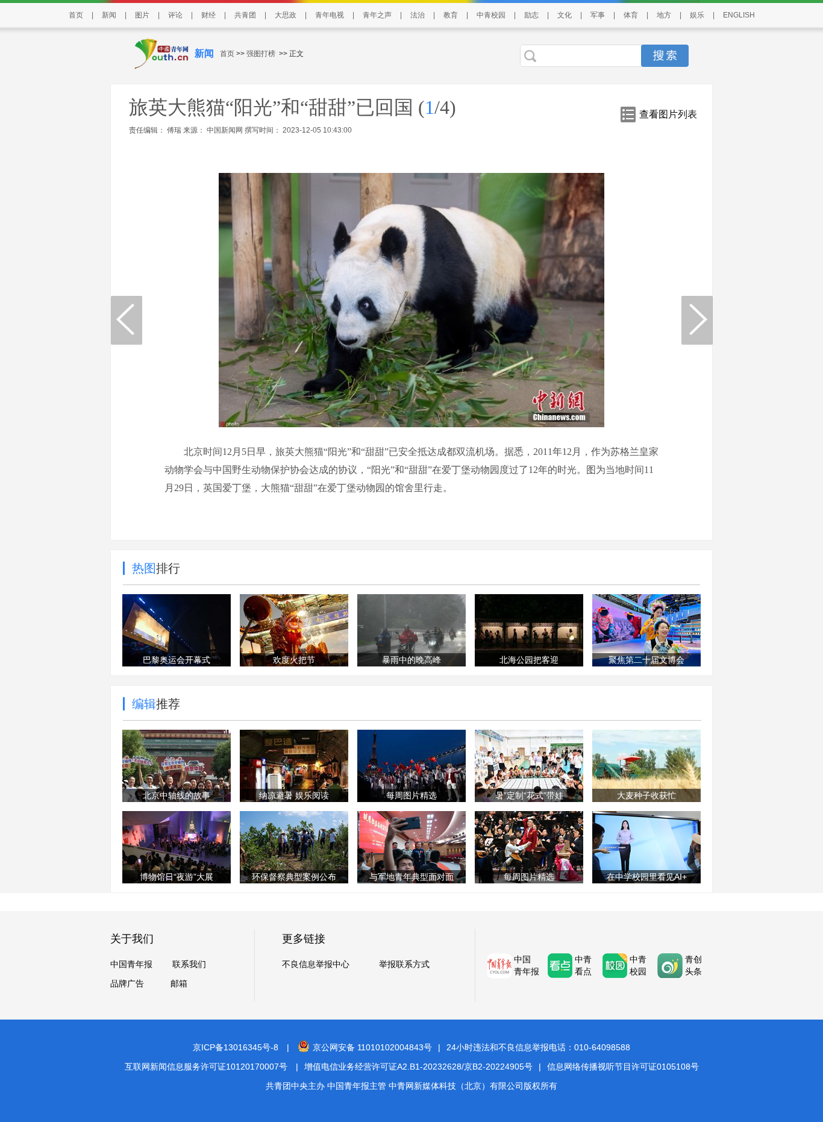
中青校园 (491, 15)
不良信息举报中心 (315, 964)
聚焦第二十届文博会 (646, 660)
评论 (175, 15)
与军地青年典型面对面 (411, 877)
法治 (417, 15)
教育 (450, 15)
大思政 (285, 15)
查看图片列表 (668, 114)
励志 (531, 15)
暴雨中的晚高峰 (411, 660)
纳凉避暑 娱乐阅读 (294, 795)
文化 (564, 15)
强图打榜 (260, 53)
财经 (208, 15)
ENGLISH (739, 15)
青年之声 (377, 15)
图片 (142, 15)
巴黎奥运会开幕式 (176, 660)
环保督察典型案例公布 (294, 877)
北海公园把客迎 (529, 660)
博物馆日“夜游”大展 (176, 877)
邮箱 (179, 983)
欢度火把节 (294, 660)
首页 (76, 15)
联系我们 (189, 964)
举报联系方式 (404, 964)
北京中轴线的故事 (176, 795)
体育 (631, 15)
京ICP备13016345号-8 (235, 1047)
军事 (597, 15)
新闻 (109, 15)
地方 (664, 15)
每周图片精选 (411, 795)
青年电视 (329, 15)
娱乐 (697, 15)
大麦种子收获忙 (646, 795)
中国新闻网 (225, 130)
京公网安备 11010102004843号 (372, 1047)
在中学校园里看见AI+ (647, 877)
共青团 (245, 15)
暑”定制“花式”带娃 (529, 795)
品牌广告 (127, 983)
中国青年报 (131, 964)
